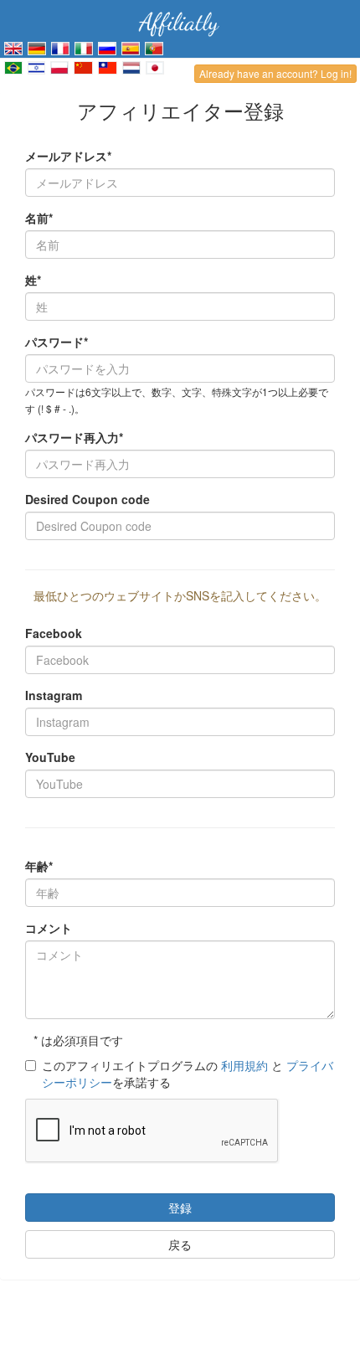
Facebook (53, 633)
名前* (39, 217)
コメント (48, 927)
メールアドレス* (68, 155)
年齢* (39, 866)
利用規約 (244, 1065)
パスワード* (56, 341)
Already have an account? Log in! (275, 73)
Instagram (53, 695)
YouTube (50, 757)
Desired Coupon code (87, 499)
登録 (180, 1207)
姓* (33, 279)
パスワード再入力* (74, 437)
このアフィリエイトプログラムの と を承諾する (187, 1073)
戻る (180, 1244)
